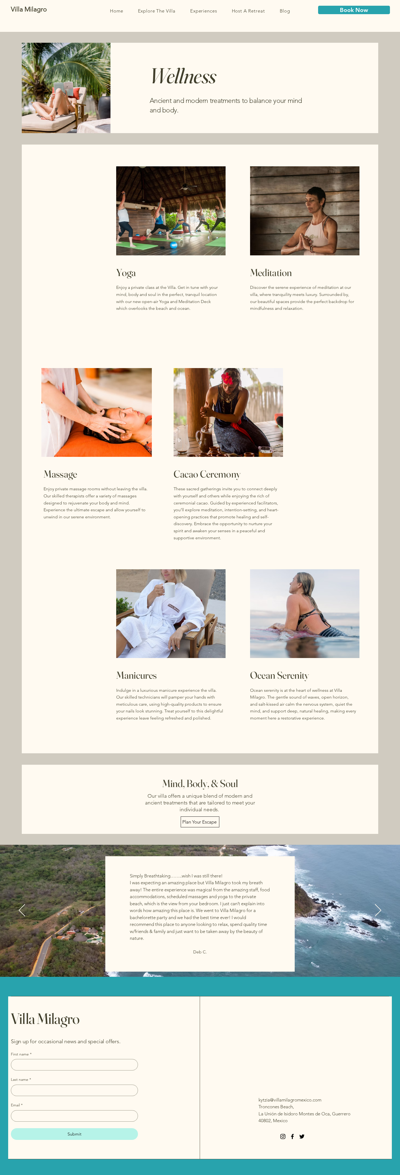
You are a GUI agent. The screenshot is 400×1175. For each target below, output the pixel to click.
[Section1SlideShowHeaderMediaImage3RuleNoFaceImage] (207, 963)
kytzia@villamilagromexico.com (290, 1100)
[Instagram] (282, 1136)
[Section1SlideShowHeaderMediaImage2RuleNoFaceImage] (200, 963)
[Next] (378, 910)
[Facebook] (292, 1136)
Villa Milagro (45, 1018)
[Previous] (22, 910)
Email (17, 1105)
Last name (21, 1079)
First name (21, 1054)
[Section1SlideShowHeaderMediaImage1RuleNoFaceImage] (193, 963)
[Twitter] (302, 1136)
